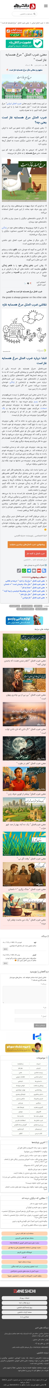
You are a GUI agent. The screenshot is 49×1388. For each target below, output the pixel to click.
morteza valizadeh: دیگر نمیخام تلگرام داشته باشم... (29, 1347)
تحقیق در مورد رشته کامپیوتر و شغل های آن (32, 1148)
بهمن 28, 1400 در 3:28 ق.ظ (11, 955)
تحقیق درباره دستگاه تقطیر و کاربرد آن (34, 1225)
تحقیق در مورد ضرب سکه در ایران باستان (33, 1155)
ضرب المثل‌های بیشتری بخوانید (27, 544)
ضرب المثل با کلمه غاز (36, 553)
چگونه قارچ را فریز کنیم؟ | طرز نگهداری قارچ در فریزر (29, 1221)
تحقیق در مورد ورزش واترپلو (37, 1169)
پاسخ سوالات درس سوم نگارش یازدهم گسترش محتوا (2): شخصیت (24, 1211)
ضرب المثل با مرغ (42, 609)
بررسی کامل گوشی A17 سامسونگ (35, 1165)
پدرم (36, 401)
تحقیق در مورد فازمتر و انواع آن (36, 1207)
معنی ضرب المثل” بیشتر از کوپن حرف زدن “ (26, 794)
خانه (47, 23)
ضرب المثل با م (15, 606)
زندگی (4, 228)
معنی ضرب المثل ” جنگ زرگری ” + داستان (27, 889)
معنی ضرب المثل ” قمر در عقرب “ (31, 763)
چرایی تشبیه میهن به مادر (38, 1203)
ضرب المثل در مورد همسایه (25, 609)
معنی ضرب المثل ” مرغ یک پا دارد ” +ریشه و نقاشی (25, 581)
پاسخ (5, 949)
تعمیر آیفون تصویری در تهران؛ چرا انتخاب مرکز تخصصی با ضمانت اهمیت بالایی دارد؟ (25, 1216)
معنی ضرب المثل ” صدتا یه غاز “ (33, 587)
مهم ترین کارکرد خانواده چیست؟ (36, 1183)
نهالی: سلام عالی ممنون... (39, 1339)
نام (44, 1007)
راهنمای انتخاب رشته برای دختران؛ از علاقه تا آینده (30, 1173)
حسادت (43, 408)
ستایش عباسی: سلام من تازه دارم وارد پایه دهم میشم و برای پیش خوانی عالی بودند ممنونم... (26, 1334)
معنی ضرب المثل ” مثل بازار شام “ (32, 594)
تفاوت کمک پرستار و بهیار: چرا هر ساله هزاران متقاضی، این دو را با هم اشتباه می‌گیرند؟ (25, 1178)
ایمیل (43, 1016)
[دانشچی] (24, 6)
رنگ (3, 408)
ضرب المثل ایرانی (37, 23)
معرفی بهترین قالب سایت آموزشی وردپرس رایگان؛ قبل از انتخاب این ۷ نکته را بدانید (25, 1160)
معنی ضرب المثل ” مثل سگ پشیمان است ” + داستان (24, 584)
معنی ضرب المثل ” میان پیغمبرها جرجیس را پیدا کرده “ (24, 591)
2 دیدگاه (27, 65)
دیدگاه (43, 984)
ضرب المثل (38, 606)
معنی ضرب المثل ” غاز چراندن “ (33, 597)
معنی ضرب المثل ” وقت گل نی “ (31, 859)
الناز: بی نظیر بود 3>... (41, 1343)
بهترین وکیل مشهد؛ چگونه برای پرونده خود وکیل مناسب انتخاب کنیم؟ (26, 1188)
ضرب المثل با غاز (27, 606)
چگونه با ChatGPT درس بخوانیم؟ (35, 1151)
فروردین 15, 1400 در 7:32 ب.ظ (12, 942)
